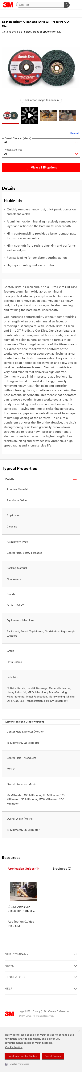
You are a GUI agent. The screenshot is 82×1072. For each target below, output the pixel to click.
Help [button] (9, 988)
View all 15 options (44, 167)
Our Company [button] (17, 954)
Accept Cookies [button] (53, 1056)
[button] (17, 1064)
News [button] (9, 966)
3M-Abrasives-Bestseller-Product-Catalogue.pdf (20, 909)
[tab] (23, 869)
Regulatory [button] (15, 977)
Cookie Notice (14, 1047)
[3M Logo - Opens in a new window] (8, 5)
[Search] (67, 5)
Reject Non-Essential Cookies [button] (22, 1056)
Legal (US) (24, 1011)
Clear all (74, 133)
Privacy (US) (39, 1011)
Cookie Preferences (58, 1011)
